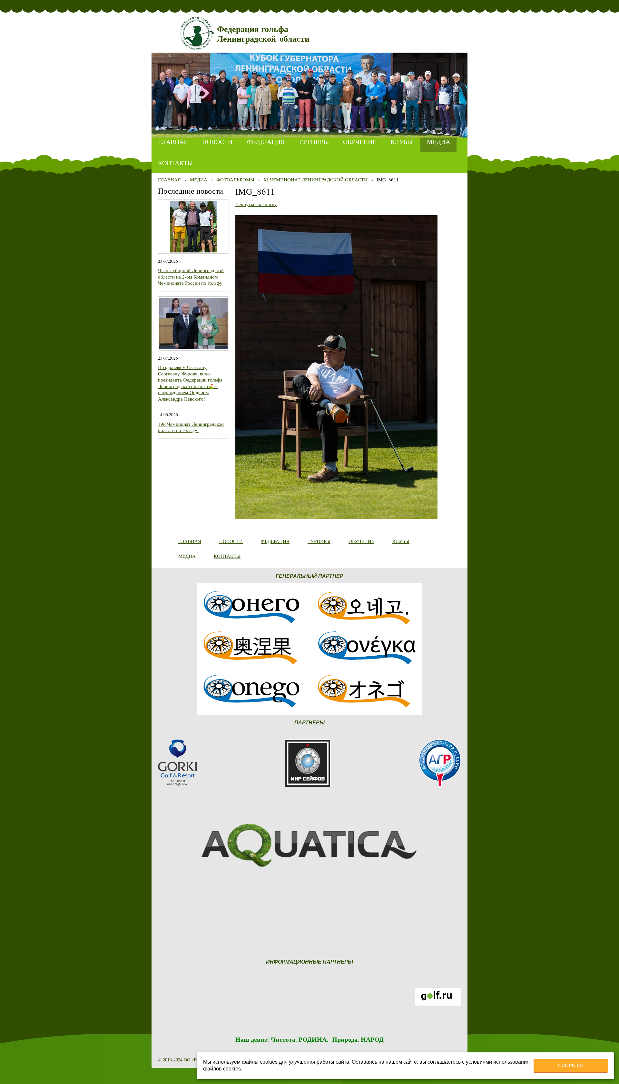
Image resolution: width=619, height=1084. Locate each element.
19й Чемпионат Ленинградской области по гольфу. (191, 427)
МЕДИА (198, 179)
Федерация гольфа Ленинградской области (263, 34)
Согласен (570, 1065)
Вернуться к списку (256, 204)
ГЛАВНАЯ (169, 179)
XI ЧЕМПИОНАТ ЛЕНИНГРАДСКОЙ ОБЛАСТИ (315, 179)
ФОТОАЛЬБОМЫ (235, 179)
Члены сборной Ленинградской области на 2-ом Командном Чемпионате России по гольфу (191, 276)
